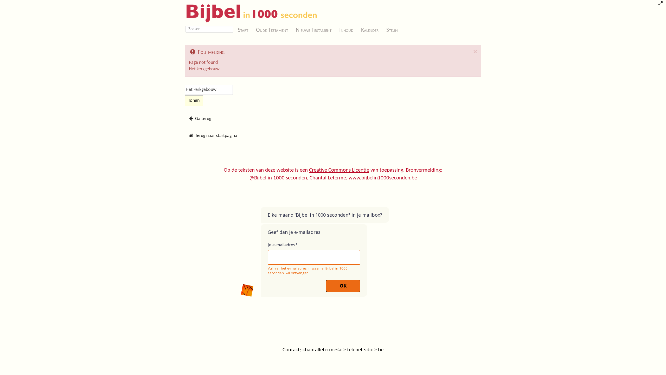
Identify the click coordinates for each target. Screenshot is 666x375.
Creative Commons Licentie (339, 170)
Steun (392, 30)
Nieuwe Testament (313, 30)
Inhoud (346, 30)
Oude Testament (272, 30)
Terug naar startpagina (215, 135)
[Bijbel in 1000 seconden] (250, 12)
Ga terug (202, 118)
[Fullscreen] (660, 4)
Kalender (370, 30)
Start (243, 30)
